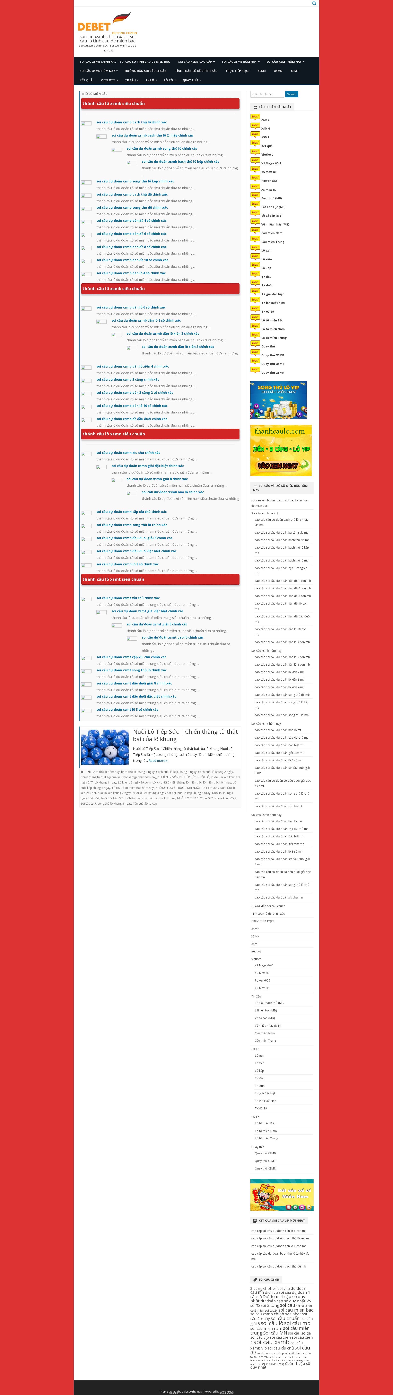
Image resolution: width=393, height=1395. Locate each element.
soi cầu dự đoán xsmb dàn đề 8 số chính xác (131, 247)
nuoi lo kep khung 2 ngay (114, 793)
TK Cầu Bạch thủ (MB (269, 1003)
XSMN (278, 71)
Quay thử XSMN (273, 373)
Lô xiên (266, 259)
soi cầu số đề (299, 1333)
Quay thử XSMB (272, 355)
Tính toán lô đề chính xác (196, 71)
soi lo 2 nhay (296, 1353)
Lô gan (266, 250)
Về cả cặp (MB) (271, 216)
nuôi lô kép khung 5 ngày (193, 793)
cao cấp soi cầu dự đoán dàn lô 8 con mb (282, 664)
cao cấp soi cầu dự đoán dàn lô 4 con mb (282, 642)
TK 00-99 (267, 311)
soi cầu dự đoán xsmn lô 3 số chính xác (127, 564)
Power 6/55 (269, 181)
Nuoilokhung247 (225, 798)
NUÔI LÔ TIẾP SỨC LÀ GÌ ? (195, 798)
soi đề (264, 1364)
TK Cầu (130, 80)
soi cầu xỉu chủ (281, 1348)
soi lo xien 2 (267, 1360)
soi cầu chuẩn (285, 1318)
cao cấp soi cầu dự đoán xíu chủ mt (278, 806)
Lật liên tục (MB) (273, 207)
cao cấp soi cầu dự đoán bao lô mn (278, 821)
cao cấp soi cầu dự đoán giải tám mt (279, 753)
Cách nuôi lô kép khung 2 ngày (176, 772)
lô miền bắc (194, 782)
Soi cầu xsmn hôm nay (97, 71)
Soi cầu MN (275, 1333)
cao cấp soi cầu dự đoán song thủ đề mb (282, 695)
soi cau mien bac (295, 1310)
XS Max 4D (268, 172)
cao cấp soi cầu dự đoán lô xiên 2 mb (280, 672)
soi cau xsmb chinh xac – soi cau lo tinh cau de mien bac (108, 38)
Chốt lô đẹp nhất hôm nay (139, 777)
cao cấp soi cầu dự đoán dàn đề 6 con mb (283, 588)
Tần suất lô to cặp (145, 803)
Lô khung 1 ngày (105, 782)
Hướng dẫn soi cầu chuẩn (146, 71)
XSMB (262, 71)
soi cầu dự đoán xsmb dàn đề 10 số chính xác (132, 260)
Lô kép (266, 268)
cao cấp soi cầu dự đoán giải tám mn (279, 844)
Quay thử (190, 80)
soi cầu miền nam (266, 1328)
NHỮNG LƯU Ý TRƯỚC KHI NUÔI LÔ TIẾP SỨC (186, 788)
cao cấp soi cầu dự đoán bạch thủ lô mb (281, 560)
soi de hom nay (266, 1353)
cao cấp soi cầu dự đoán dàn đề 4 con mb (283, 581)
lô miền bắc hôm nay (217, 782)
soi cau (287, 1305)
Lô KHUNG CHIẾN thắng (168, 782)
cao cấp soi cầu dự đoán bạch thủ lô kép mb (281, 1238)
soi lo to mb (261, 1357)
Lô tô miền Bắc (272, 320)
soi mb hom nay (294, 1360)
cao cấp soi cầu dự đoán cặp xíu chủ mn (281, 829)
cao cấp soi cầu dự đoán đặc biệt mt (279, 745)
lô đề (214, 777)
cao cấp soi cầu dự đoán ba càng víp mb (281, 532)
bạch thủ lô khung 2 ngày (138, 772)
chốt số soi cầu (276, 1288)
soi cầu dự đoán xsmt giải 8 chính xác (157, 624)
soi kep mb (282, 1353)
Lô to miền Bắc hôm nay (137, 788)
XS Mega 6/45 (271, 163)
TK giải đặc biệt (272, 294)
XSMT (295, 71)
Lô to (115, 788)
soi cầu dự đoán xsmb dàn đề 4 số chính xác (131, 220)
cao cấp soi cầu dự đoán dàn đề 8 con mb (283, 596)
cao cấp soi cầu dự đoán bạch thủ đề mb (282, 540)
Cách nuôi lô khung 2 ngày (215, 772)
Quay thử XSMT (272, 364)
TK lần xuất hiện (273, 303)
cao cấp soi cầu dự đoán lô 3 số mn (278, 851)
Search (291, 94)
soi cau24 (271, 1310)
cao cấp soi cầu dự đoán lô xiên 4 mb (280, 687)
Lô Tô (168, 80)
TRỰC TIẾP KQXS (237, 71)
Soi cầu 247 (88, 803)
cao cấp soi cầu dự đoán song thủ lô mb (282, 715)
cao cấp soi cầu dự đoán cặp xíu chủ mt (281, 737)
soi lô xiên (279, 1360)
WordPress (227, 1391)
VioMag (173, 1391)
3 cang (256, 1288)
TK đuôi (266, 285)
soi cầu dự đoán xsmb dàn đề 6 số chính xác (131, 233)
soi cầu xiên (280, 1337)
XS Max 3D (268, 189)
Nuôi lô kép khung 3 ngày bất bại (154, 793)
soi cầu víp (259, 1337)
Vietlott (108, 80)
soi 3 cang (270, 1305)
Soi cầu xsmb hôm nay (239, 62)
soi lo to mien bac (278, 1357)
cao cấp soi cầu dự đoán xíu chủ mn (279, 897)
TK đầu (266, 277)
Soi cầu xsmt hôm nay (284, 62)
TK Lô (150, 80)
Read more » (158, 760)
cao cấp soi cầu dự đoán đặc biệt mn (279, 836)
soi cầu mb (297, 1323)
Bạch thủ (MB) (271, 198)
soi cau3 (301, 1306)
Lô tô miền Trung (274, 338)
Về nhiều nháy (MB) (275, 224)
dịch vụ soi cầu (278, 1292)
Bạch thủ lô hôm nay (106, 772)
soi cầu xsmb (271, 1342)
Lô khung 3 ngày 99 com (134, 782)
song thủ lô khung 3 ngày (114, 803)
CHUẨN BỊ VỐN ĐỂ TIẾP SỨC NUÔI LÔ (183, 777)
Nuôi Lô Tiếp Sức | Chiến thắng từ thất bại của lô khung (185, 735)
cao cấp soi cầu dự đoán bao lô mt (278, 730)
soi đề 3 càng (276, 1364)
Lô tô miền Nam (273, 329)
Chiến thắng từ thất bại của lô (100, 777)
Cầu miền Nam (271, 233)
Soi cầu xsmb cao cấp (195, 62)
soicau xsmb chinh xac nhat (275, 1313)
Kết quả (86, 80)
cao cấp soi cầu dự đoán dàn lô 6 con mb (282, 657)
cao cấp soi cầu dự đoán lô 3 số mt (278, 760)
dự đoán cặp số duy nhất (283, 1300)
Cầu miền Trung (273, 242)
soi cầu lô (272, 1323)
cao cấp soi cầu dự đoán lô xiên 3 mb (280, 679)
